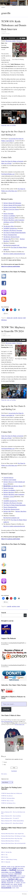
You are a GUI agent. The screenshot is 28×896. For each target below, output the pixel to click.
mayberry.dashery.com (19, 724)
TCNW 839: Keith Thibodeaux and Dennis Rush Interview (13, 25)
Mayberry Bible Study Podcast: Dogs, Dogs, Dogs (11, 838)
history (18, 871)
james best (19, 875)
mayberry (22, 877)
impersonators (17, 873)
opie (14, 882)
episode (4, 870)
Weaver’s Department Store (10, 234)
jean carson (23, 875)
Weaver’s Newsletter (8, 213)
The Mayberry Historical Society (11, 237)
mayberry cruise (4, 879)
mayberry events (16, 606)
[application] (14, 38)
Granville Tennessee (8, 477)
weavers (13, 887)
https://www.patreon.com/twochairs (10, 266)
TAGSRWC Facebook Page (10, 228)
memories (3, 881)
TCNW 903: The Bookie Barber (8, 798)
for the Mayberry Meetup (13, 486)
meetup (20, 879)
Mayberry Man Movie (8, 218)
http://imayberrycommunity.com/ (11, 245)
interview (20, 318)
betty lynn (17, 866)
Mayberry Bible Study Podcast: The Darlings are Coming (13, 836)
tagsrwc (15, 884)
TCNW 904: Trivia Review (7, 795)
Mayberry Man (7, 239)
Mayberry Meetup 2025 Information (12, 203)
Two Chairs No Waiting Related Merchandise (14, 232)
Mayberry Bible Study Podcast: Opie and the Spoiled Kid (13, 843)
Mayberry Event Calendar (9, 207)
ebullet (15, 868)
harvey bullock (12, 872)
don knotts (9, 868)
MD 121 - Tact (4, 854)
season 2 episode (5, 884)
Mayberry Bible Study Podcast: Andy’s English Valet (12, 833)
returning (18, 882)
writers (17, 887)
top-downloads (15, 886)
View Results (14, 771)
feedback (12, 869)
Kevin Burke (3, 877)
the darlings (3, 886)
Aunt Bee (8, 866)
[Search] (25, 615)
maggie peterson (16, 877)
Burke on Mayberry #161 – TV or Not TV (10, 818)
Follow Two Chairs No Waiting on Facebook (12, 161)
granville (15, 318)
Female (5, 762)
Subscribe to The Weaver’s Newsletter (12, 230)
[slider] (24, 38)
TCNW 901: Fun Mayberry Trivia (8, 803)
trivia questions (6, 887)
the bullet (20, 884)
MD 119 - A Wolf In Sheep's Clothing (9, 859)
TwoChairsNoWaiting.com (7, 174)
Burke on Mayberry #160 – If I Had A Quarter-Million (12, 820)
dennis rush (10, 318)
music (15, 881)
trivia (20, 885)
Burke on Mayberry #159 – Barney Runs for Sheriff (12, 823)
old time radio (10, 882)
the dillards (9, 886)
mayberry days (13, 879)
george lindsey (5, 872)
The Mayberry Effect (8, 226)
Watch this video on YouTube (8, 125)
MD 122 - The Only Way (6, 852)
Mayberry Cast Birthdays (9, 215)
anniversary (3, 866)
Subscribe (6, 709)
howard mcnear (4, 873)
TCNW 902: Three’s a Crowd (7, 800)
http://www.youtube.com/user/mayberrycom (14, 253)
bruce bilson (22, 866)
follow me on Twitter (6, 163)
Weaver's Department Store (7, 721)
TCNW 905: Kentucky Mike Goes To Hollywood (11, 793)
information (5, 875)
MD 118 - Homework (5, 862)
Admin (24, 893)
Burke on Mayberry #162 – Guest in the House (11, 816)
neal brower (20, 880)
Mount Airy (10, 880)
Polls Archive (4, 774)
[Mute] (20, 38)
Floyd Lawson (20, 870)
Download (19, 41)
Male (5, 764)
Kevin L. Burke (9, 877)
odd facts (3, 882)
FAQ (8, 870)
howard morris (11, 873)
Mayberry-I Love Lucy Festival (11, 209)
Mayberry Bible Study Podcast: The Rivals (10, 841)
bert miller (13, 866)
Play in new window (11, 41)
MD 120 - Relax (4, 857)
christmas (3, 868)
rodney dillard (23, 882)
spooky (11, 884)
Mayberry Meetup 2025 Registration (12, 205)
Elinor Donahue (20, 868)
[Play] (3, 38)
